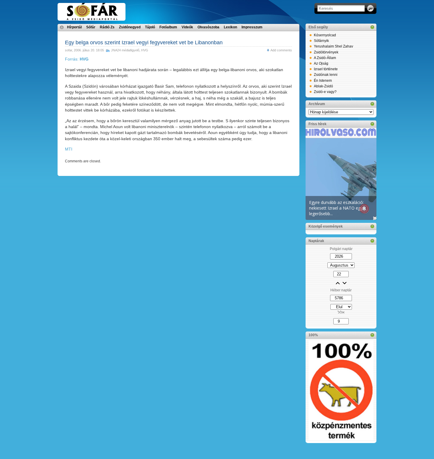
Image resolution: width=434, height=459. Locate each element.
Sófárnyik (321, 41)
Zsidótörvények (326, 52)
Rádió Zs (107, 27)
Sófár (90, 27)
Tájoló (150, 27)
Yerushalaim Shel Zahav (333, 46)
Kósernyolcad (325, 35)
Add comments (281, 50)
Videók (187, 27)
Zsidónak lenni (325, 75)
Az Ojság (321, 63)
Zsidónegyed (130, 27)
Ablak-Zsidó (323, 86)
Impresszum (252, 27)
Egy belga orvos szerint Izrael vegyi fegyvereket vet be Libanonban (144, 42)
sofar (68, 50)
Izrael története (326, 69)
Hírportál (74, 27)
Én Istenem (323, 81)
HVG (144, 50)
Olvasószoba (208, 27)
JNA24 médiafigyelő (125, 50)
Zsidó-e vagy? (325, 92)
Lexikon (230, 27)
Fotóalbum (168, 27)
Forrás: (77, 59)
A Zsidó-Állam (325, 58)
